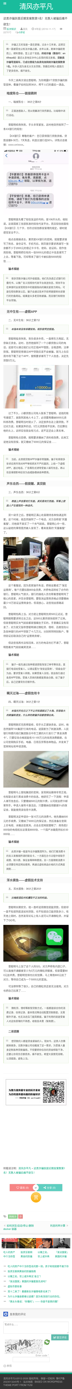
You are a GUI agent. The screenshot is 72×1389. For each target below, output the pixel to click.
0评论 (22, 32)
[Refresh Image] (47, 1342)
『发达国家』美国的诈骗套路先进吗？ (28, 1281)
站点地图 (28, 1381)
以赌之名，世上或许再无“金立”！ (25, 1276)
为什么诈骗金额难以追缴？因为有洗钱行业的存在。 (35, 1296)
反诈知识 (11, 29)
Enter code (42, 1355)
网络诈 (13, 1216)
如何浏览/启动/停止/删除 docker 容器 (18, 1227)
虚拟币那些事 (15, 1286)
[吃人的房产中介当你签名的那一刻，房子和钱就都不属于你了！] (10, 1242)
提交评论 (61, 1337)
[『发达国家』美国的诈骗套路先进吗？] (61, 1242)
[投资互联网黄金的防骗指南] (27, 1242)
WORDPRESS (54, 1381)
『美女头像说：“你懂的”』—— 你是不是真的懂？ (33, 1301)
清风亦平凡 (24, 1168)
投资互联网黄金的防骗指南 (22, 1271)
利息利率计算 (57, 1225)
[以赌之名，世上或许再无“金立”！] (44, 1242)
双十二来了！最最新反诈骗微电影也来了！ (30, 1291)
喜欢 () (24, 1187)
